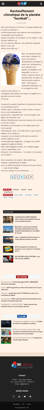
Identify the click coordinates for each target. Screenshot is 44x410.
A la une (22, 316)
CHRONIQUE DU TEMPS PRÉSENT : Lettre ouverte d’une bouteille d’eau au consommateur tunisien (27, 219)
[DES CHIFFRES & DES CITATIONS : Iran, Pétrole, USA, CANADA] (8, 259)
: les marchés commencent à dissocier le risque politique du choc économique (27, 331)
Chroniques (28, 195)
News (5, 197)
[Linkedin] (19, 397)
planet (30, 189)
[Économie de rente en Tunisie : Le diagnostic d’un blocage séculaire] (6, 340)
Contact (28, 404)
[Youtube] (30, 397)
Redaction (6, 232)
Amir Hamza (7, 222)
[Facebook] (14, 397)
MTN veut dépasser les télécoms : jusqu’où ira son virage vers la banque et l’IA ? (27, 249)
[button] (41, 4)
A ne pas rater (8, 212)
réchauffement (8, 192)
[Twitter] (25, 397)
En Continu (22, 277)
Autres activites (18, 195)
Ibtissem (36, 195)
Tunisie (11, 197)
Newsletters (16, 404)
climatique (16, 189)
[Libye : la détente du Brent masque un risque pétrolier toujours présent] (8, 239)
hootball (23, 189)
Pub (23, 404)
